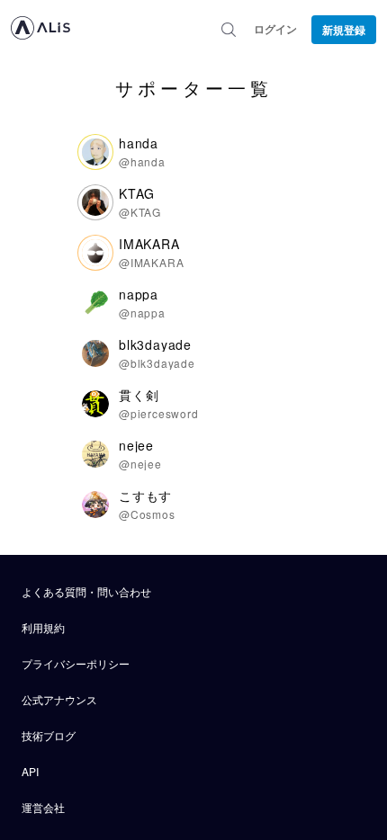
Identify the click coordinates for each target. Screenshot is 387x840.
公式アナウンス (59, 699)
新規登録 (343, 30)
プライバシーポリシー (76, 663)
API (30, 771)
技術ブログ (49, 735)
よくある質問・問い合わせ (86, 591)
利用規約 (43, 627)
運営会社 (43, 807)
